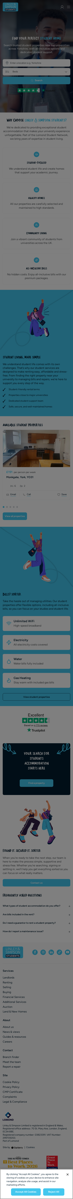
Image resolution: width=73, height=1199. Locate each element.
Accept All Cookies (25, 1191)
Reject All (53, 1191)
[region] (36, 1184)
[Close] (67, 1174)
